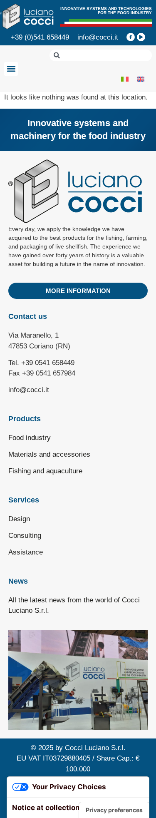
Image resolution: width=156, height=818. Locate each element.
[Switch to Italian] (125, 79)
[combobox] (101, 55)
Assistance (25, 552)
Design (19, 519)
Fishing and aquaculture (45, 471)
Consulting (24, 536)
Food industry (29, 438)
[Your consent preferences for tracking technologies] (114, 810)
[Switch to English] (141, 79)
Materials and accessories (49, 454)
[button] (11, 69)
